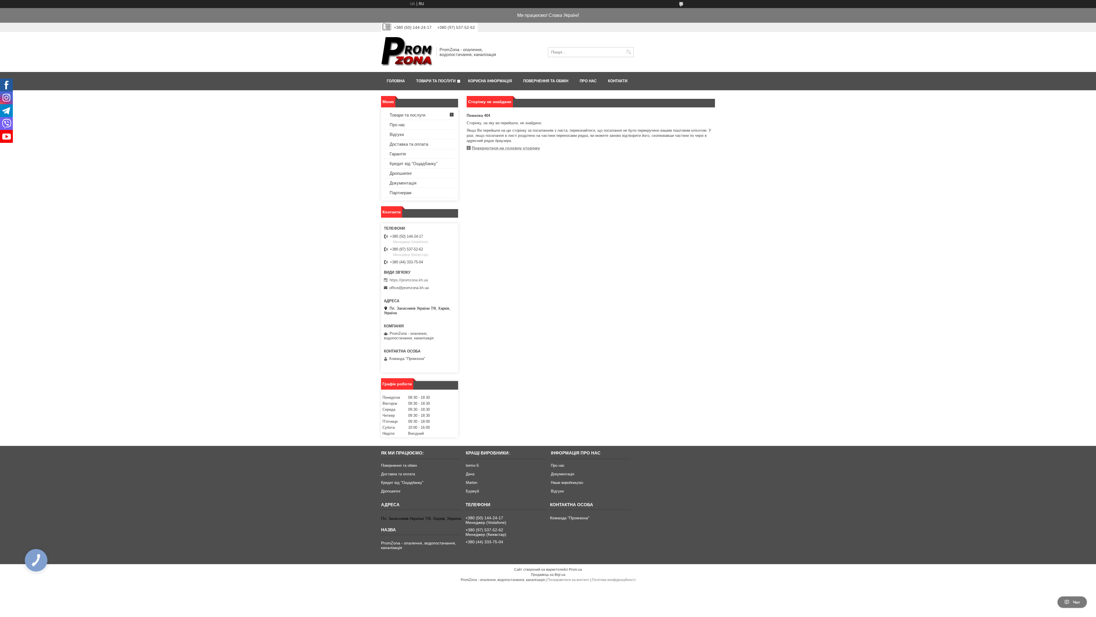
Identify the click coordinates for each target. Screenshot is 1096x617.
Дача (470, 474)
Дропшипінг (401, 173)
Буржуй (472, 491)
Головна (396, 81)
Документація (403, 183)
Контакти (617, 81)
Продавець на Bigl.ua (548, 575)
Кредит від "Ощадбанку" (414, 163)
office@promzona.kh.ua (409, 288)
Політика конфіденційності (614, 580)
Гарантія (398, 153)
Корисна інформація (490, 81)
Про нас (588, 81)
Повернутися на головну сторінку (506, 148)
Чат (1076, 602)
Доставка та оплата (409, 144)
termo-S (472, 465)
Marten (471, 482)
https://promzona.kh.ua (409, 280)
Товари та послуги (436, 81)
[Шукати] (629, 52)
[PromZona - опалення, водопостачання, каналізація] (406, 52)
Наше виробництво (567, 482)
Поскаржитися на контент (568, 580)
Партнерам (400, 192)
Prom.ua (575, 570)
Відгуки (397, 134)
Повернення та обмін (545, 81)
